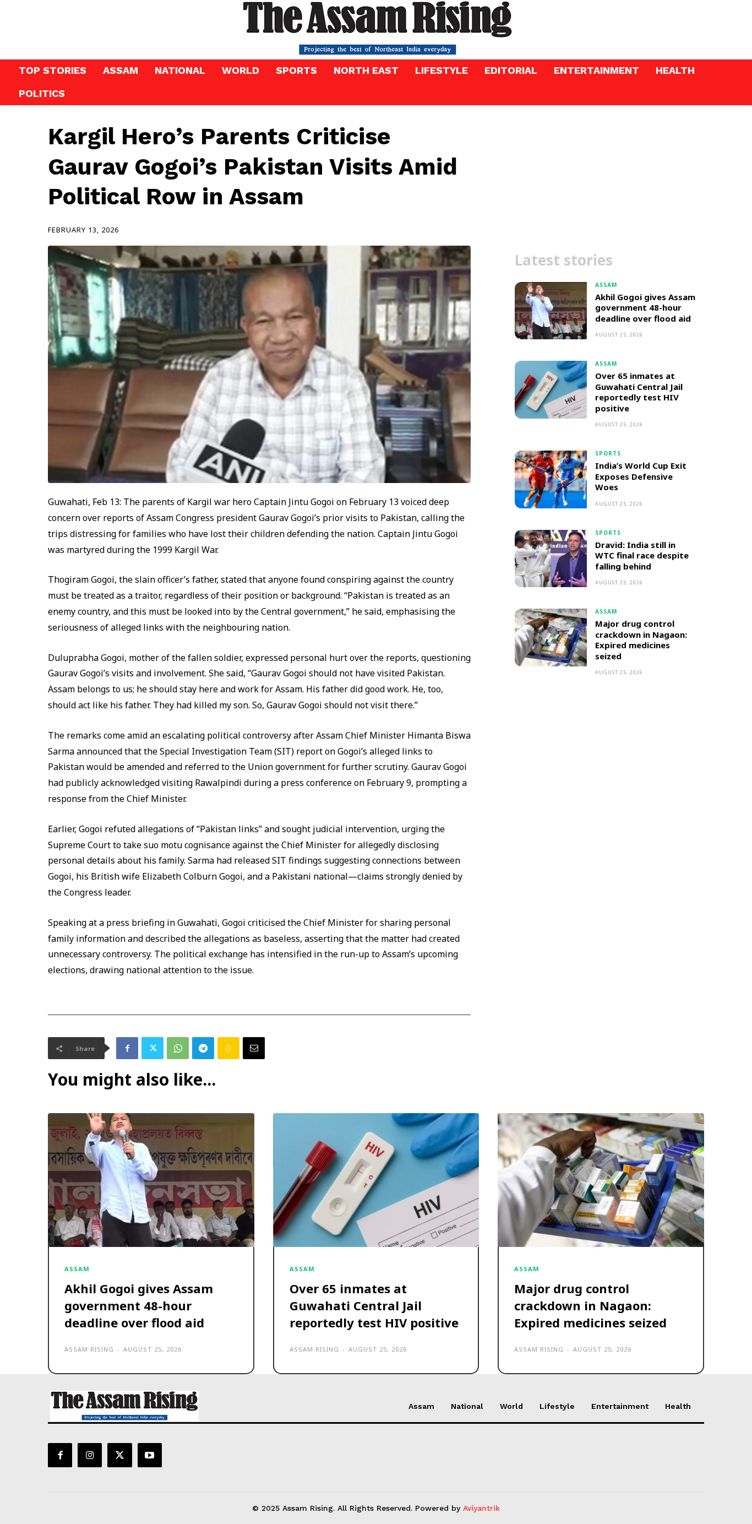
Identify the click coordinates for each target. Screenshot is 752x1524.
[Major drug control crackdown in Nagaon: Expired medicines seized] (551, 637)
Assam (606, 285)
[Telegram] (203, 1048)
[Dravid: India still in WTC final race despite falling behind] (551, 559)
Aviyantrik (481, 1508)
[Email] (254, 1048)
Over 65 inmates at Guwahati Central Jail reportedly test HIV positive (639, 392)
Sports (608, 453)
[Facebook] (127, 1048)
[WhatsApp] (178, 1048)
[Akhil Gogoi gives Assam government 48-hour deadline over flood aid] (551, 311)
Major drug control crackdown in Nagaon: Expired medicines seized (641, 639)
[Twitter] (152, 1048)
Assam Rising (89, 1349)
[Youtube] (150, 1455)
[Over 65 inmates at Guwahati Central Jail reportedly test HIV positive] (551, 390)
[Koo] (228, 1048)
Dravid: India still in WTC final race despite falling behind (642, 555)
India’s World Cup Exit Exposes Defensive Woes (640, 476)
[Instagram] (90, 1455)
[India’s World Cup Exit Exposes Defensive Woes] (551, 479)
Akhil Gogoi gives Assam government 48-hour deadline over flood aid (645, 307)
